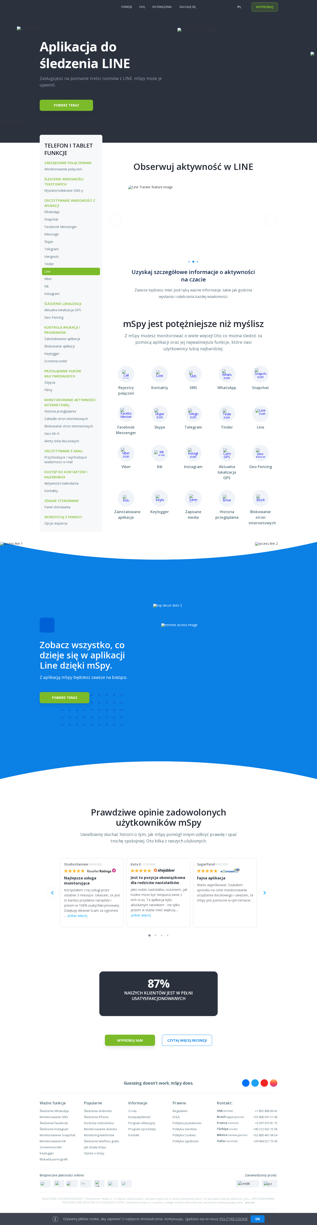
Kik (46, 286)
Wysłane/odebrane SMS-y (63, 190)
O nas (132, 1111)
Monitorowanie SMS (54, 1117)
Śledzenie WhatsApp (54, 1111)
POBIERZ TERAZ (66, 105)
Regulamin (180, 1111)
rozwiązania (162, 7)
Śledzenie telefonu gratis (101, 1141)
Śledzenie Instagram (54, 1129)
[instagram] (273, 1083)
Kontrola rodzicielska (99, 1123)
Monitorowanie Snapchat (57, 1135)
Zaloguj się (187, 7)
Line (47, 271)
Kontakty (51, 491)
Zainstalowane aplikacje (62, 339)
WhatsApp (52, 212)
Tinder (49, 264)
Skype (48, 241)
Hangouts (51, 256)
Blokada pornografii (54, 1159)
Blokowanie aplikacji (59, 346)
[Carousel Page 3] (197, 262)
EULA (176, 1117)
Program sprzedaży (142, 1129)
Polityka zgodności (186, 1141)
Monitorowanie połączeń (63, 169)
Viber (48, 279)
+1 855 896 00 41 (266, 1111)
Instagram (52, 293)
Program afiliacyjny (141, 1123)
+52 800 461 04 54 (265, 1135)
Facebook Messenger (60, 227)
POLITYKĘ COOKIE (233, 1219)
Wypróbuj (264, 7)
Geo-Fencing (53, 317)
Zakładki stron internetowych (66, 418)
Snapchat (51, 219)
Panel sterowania (57, 507)
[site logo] (49, 7)
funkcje (126, 7)
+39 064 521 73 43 (265, 1141)
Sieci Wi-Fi (51, 433)
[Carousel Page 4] (167, 935)
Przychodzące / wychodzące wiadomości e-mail (65, 459)
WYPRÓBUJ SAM (130, 1040)
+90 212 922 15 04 (265, 1129)
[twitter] (255, 1083)
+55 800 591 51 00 (265, 1117)
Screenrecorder (55, 361)
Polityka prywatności (187, 1123)
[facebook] (245, 1083)
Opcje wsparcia (55, 523)
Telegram (51, 249)
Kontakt (133, 1135)
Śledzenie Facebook (54, 1123)
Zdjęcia (49, 382)
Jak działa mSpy (95, 1147)
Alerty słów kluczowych (61, 441)
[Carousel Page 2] (155, 935)
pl (239, 7)
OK (257, 1219)
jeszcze (250, 1202)
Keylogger (51, 353)
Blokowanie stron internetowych (68, 426)
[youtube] (264, 1083)
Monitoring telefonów (99, 1135)
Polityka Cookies (184, 1135)
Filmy (48, 390)
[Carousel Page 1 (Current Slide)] (149, 935)
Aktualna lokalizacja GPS (62, 310)
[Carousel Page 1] (189, 262)
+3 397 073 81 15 (266, 1123)
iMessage (51, 234)
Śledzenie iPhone (96, 1117)
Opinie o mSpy (94, 1153)
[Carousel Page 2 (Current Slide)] (193, 262)
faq (142, 7)
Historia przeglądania (60, 411)
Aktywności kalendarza (61, 483)
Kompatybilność (139, 1117)
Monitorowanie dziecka (100, 1129)
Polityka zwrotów (185, 1129)
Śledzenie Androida (98, 1111)
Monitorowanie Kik (53, 1141)
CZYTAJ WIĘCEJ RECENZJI (187, 1040)
